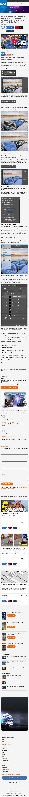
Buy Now (12, 615)
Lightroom (4, 748)
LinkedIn (21, 795)
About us (3, 765)
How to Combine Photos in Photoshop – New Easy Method (16, 656)
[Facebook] (3, 528)
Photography (4, 750)
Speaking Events (5, 771)
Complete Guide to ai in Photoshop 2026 (15, 612)
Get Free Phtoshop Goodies (9, 387)
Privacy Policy (4, 767)
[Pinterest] (9, 528)
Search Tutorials (14, 782)
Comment (3, 474)
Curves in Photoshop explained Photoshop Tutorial (15, 675)
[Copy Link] (14, 528)
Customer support (5, 769)
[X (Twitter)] (11, 528)
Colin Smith (4, 24)
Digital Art (3, 754)
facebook (4, 376)
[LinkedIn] (6, 528)
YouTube (8, 795)
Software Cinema (5, 760)
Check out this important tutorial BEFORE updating (14, 357)
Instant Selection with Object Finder (12, 355)
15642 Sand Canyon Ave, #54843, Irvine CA (14, 793)
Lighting (3, 756)
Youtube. (4, 374)
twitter (3, 378)
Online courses (4, 758)
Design (3, 752)
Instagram (12, 795)
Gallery (3, 741)
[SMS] (16, 528)
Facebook (17, 795)
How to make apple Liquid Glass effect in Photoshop (15, 686)
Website (3, 467)
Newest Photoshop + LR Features (8, 737)
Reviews (3, 739)
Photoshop (4, 746)
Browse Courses (13, 777)
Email (3, 460)
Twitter (24, 795)
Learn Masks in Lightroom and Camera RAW (15, 643)
